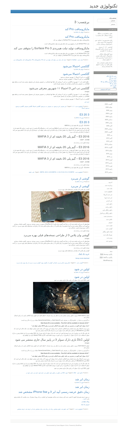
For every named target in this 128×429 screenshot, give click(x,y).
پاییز (32, 373)
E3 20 (62, 172)
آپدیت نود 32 (112, 78)
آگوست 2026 (108, 104)
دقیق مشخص (57, 409)
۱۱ (72, 106)
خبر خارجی (109, 201)
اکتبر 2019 (109, 138)
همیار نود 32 (113, 83)
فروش (110, 222)
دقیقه (30, 172)
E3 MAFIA (71, 172)
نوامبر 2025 (109, 123)
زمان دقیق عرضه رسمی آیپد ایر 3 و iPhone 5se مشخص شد (53, 392)
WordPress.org (107, 260)
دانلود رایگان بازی (107, 210)
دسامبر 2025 (108, 119)
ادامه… (84, 399)
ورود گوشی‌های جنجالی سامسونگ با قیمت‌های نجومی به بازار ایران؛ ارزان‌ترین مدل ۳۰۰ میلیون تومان (104, 56)
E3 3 (66, 172)
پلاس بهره (67, 263)
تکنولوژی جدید (103, 5)
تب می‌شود (44, 106)
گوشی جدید (80, 263)
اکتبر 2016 (109, 141)
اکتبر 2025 (109, 126)
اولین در (58, 373)
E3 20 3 (84, 114)
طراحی (55, 263)
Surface (74, 60)
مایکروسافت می (17, 60)
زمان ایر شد (82, 379)
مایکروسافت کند (27, 60)
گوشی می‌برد (36, 263)
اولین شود (52, 373)
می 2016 (109, 157)
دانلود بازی (80, 373)
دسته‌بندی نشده (108, 216)
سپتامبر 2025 (108, 129)
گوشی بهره (44, 263)
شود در (28, 373)
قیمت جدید (109, 225)
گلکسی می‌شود (20, 106)
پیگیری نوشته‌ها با (106, 254)
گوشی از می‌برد (80, 178)
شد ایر (33, 409)
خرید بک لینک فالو (111, 76)
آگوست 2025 (108, 132)
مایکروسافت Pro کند (77, 29)
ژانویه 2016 (109, 169)
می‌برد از (30, 263)
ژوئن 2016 (109, 153)
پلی (33, 172)
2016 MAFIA (52, 172)
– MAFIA (41, 172)
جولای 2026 (109, 107)
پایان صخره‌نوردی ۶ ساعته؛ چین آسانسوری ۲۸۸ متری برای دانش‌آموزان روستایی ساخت (103, 42)
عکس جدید (109, 219)
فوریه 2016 (109, 166)
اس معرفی (63, 106)
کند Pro (43, 60)
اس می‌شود (57, 106)
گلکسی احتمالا (36, 106)
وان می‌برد (19, 263)
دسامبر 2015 (108, 172)
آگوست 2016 (108, 147)
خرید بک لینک (83, 253)
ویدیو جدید (109, 238)
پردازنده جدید (108, 185)
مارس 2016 (109, 163)
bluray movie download (82, 258)
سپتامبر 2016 (108, 144)
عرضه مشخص (21, 409)
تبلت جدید (80, 60)
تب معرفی (50, 106)
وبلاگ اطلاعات (85, 402)
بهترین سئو (113, 85)
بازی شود (41, 373)
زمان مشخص (39, 409)
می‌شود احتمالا (85, 108)
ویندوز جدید (109, 241)
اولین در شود (81, 269)
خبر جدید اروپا (108, 198)
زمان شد (45, 409)
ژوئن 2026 (109, 110)
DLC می (62, 373)
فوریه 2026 (109, 113)
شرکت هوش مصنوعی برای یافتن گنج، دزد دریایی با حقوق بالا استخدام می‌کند (104, 64)
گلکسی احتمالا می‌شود (76, 66)
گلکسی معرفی (28, 106)
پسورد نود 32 (112, 80)
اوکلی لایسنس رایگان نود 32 (108, 82)
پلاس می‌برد (61, 263)
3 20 (59, 172)
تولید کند (53, 60)
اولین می (46, 373)
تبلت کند (64, 60)
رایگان (114, 87)
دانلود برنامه (109, 207)
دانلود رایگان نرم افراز (106, 213)
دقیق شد (63, 409)
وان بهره (25, 263)
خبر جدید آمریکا (108, 194)
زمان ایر (51, 409)
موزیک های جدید (107, 235)
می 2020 (109, 135)
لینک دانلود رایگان (107, 232)
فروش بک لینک (85, 404)
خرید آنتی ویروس (105, 89)
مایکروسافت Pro (36, 60)
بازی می (35, 373)
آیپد (67, 409)
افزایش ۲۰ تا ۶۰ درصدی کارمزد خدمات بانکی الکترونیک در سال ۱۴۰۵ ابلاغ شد (103, 49)
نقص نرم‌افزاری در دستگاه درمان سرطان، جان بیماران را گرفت (104, 35)
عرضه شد (28, 409)
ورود (111, 251)
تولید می (48, 60)
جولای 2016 (109, 150)
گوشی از (50, 263)
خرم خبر (87, 102)
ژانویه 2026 (109, 116)
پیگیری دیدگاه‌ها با (106, 257)
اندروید (110, 182)
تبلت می (58, 60)
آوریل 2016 (109, 160)
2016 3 (46, 172)
